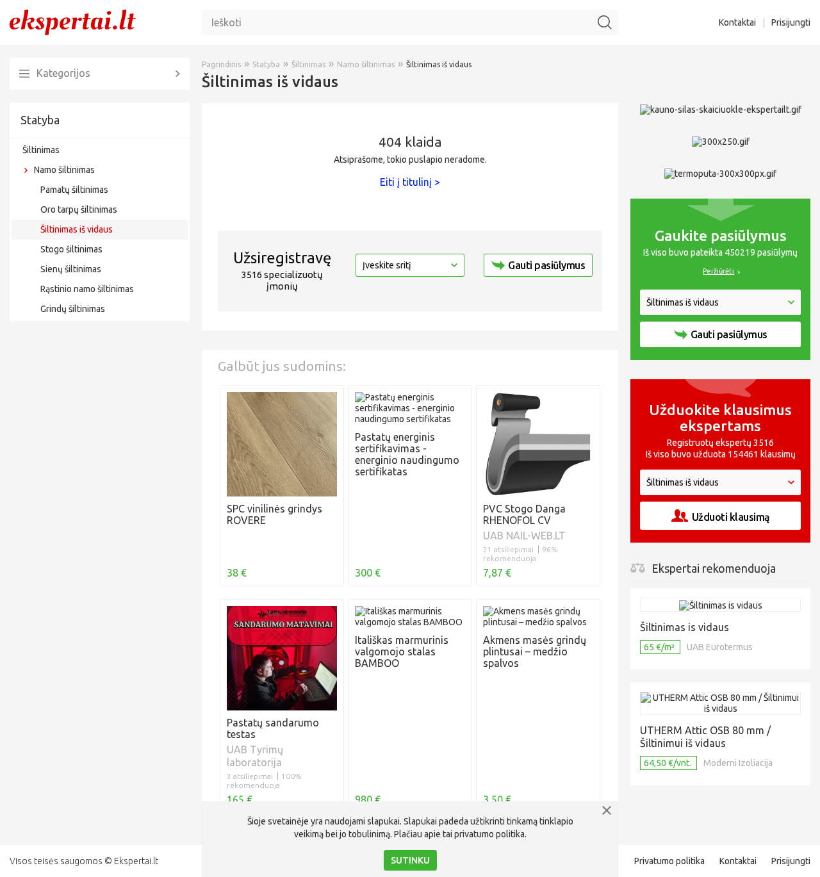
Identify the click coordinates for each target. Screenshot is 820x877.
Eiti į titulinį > (410, 182)
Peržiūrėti (718, 271)
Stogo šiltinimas (71, 249)
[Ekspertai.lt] (73, 22)
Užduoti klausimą (731, 517)
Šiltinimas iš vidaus (76, 229)
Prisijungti (790, 22)
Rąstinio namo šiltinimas (87, 289)
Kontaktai (737, 22)
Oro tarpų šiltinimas (78, 209)
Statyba (40, 119)
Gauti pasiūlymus (546, 265)
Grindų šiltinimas (72, 309)
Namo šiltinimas (64, 170)
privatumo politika (489, 834)
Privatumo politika (669, 861)
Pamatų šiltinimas (74, 189)
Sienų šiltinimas (70, 269)
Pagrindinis (221, 64)
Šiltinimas (41, 150)
